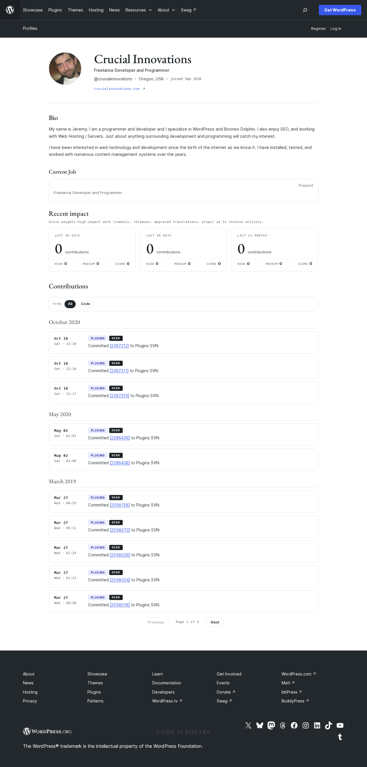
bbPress (292, 692)
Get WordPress (340, 9)
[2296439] (120, 437)
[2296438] (120, 462)
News (28, 682)
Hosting (30, 692)
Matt (288, 682)
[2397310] (119, 395)
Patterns (95, 700)
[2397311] (119, 370)
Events (223, 682)
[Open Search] (305, 10)
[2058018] (120, 604)
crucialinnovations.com (118, 89)
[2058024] (120, 579)
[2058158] (120, 504)
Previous (156, 622)
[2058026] (120, 554)
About (28, 673)
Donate (226, 692)
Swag (224, 700)
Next (215, 622)
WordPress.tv (167, 700)
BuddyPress (295, 700)
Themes (95, 682)
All (70, 304)
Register (318, 28)
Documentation (166, 682)
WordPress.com (299, 673)
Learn (157, 673)
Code (85, 304)
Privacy (30, 700)
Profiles (30, 28)
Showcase (97, 673)
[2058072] (120, 529)
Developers (163, 692)
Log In (336, 28)
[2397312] (119, 345)
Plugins (94, 692)
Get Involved (229, 673)
